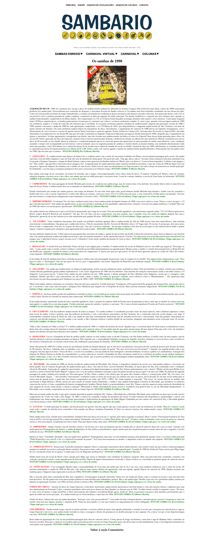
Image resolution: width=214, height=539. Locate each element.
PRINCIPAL (71, 5)
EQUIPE (81, 5)
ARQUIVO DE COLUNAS (126, 5)
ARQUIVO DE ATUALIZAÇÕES (100, 5)
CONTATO (143, 5)
